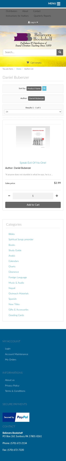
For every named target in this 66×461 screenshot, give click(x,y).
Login (7, 348)
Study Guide (15, 250)
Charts (12, 266)
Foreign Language (18, 277)
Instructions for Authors (17, 16)
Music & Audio (16, 283)
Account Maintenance (16, 354)
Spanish (13, 299)
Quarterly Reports (42, 16)
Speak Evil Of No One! (33, 162)
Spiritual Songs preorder (21, 239)
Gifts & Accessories (18, 309)
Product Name (34, 89)
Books (12, 245)
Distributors (11, 11)
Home (18, 69)
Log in (33, 22)
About (25, 11)
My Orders (10, 359)
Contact (36, 11)
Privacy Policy (12, 385)
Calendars (14, 261)
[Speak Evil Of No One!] (33, 138)
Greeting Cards (16, 315)
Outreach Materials (19, 293)
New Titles (14, 304)
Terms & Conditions (15, 391)
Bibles (12, 234)
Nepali (12, 288)
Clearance (14, 272)
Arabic (12, 256)
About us (10, 380)
